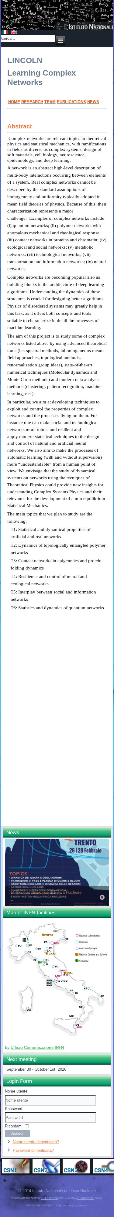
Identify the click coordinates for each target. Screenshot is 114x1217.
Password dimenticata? (33, 1150)
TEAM (50, 102)
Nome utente (16, 1091)
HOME (14, 102)
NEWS (93, 102)
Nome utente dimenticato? (36, 1142)
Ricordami (13, 1126)
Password (13, 1109)
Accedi (17, 1133)
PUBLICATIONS (71, 102)
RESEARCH (32, 102)
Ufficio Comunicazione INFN (37, 1047)
